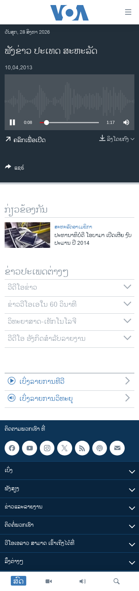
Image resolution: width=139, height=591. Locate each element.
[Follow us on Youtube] (29, 448)
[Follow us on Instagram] (47, 448)
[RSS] (82, 448)
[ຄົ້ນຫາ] (116, 581)
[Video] (48, 581)
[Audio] (82, 581)
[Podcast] (99, 448)
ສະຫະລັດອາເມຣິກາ (73, 227)
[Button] (14, 169)
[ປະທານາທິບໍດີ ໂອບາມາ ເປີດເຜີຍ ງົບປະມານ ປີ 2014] (27, 235)
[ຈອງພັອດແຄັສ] (117, 448)
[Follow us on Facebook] (12, 448)
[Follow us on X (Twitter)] (64, 448)
